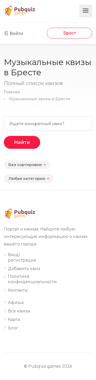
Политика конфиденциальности (32, 279)
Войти (16, 33)
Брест (69, 33)
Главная (12, 91)
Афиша (16, 302)
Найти (22, 142)
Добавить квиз (24, 268)
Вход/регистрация (22, 257)
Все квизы (19, 311)
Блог (13, 328)
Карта (14, 319)
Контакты (18, 290)
